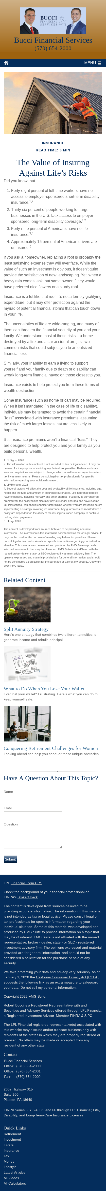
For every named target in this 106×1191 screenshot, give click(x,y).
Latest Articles (14, 1172)
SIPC (88, 1016)
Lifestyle (10, 1167)
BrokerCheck (28, 897)
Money (9, 1161)
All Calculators (15, 1183)
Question (11, 824)
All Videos (11, 1178)
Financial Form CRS (26, 883)
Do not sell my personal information (48, 987)
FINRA (75, 1016)
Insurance (11, 1150)
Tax (6, 1156)
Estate (9, 1145)
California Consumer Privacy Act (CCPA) (67, 977)
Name (8, 792)
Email (8, 808)
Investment (12, 1139)
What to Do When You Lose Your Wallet (44, 688)
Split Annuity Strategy (26, 629)
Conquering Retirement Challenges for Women (51, 748)
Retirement (12, 1134)
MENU (90, 63)
